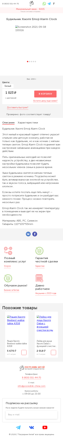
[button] (27, 61)
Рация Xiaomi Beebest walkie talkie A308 (17, 343)
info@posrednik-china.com (31, 386)
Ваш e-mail (13, 414)
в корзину (45, 94)
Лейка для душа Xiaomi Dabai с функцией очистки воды (46, 344)
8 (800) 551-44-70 (31, 377)
